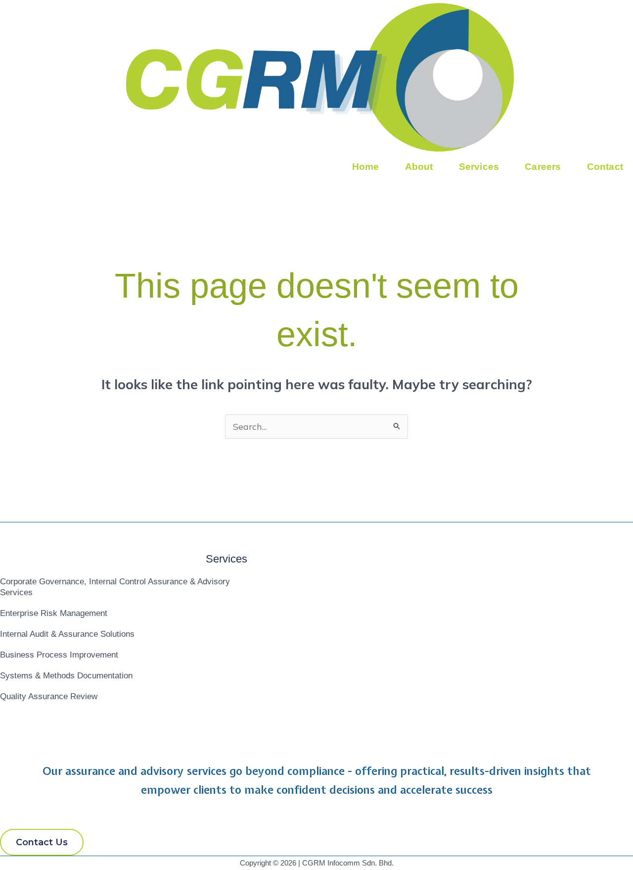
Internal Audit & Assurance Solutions (67, 634)
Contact (605, 166)
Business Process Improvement (59, 655)
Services (479, 166)
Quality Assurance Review (48, 696)
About (419, 166)
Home (365, 166)
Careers (543, 166)
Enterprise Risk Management (53, 613)
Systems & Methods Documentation (66, 675)
